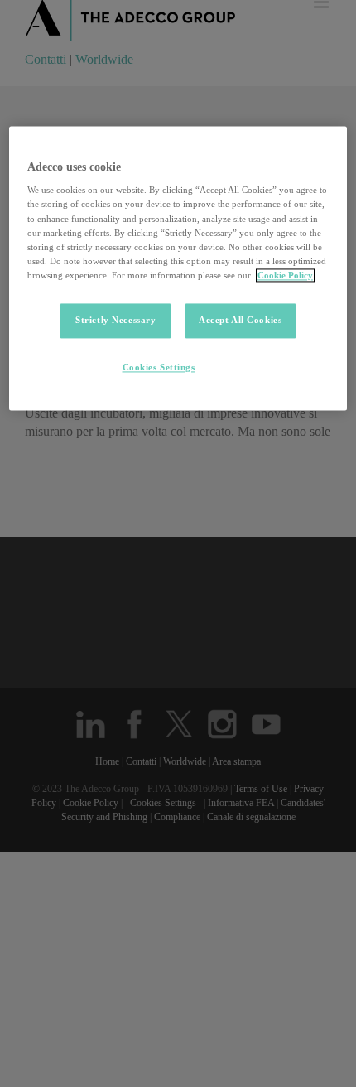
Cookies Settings (159, 367)
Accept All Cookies (240, 320)
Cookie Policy (285, 275)
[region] (178, 268)
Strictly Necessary (115, 320)
